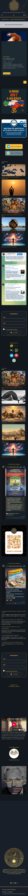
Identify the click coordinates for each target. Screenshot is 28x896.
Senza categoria (6, 56)
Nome (4, 317)
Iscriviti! (15, 332)
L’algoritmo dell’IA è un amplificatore (14, 619)
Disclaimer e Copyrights (7, 891)
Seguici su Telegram (16, 146)
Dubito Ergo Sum (5, 19)
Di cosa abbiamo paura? (9, 58)
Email (4, 323)
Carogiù (3, 611)
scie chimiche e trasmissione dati (14, 642)
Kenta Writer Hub (15, 893)
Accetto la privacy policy (11, 329)
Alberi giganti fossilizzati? (13, 635)
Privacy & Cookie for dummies (9, 889)
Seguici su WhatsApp (16, 153)
